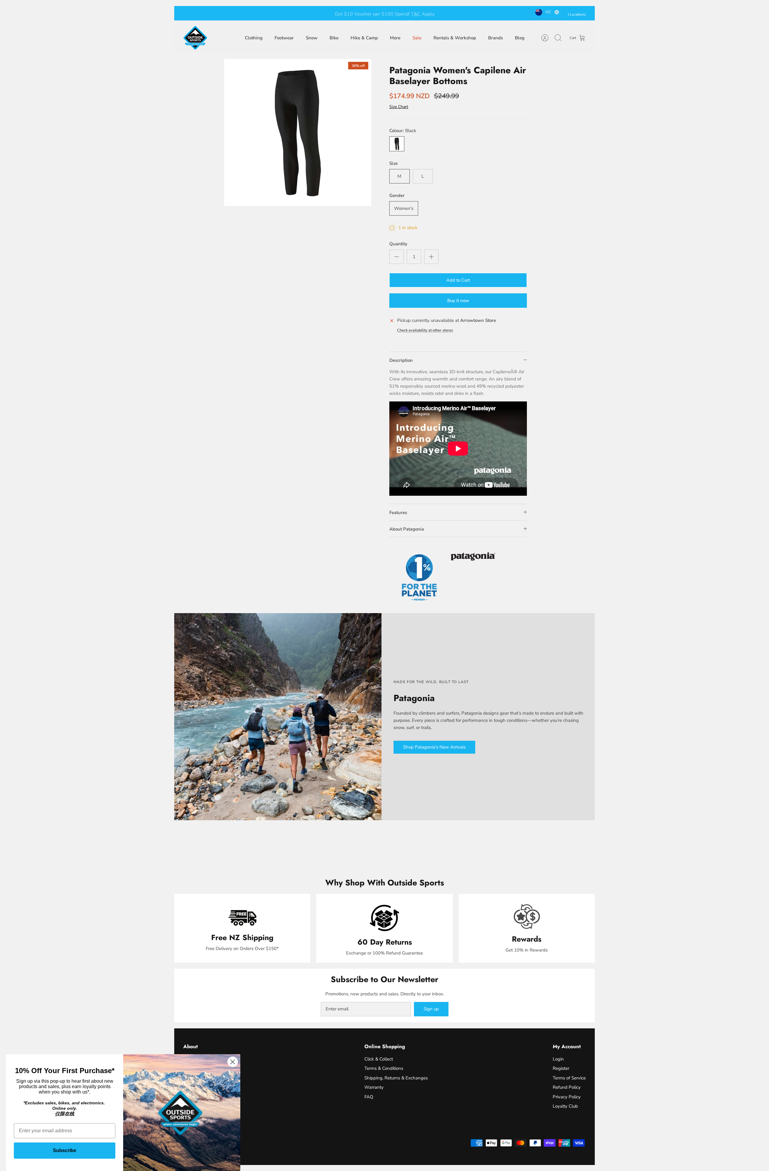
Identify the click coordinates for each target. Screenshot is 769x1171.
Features (398, 513)
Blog (519, 38)
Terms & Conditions (383, 1068)
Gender (397, 195)
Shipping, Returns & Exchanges (396, 1078)
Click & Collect (378, 1059)
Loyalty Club (565, 1106)
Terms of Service (569, 1078)
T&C (416, 13)
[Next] (467, 13)
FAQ (368, 1097)
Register (561, 1068)
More (395, 38)
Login (558, 1059)
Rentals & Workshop (454, 38)
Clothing (254, 38)
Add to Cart (458, 280)
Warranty (374, 1087)
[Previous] (301, 13)
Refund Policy (567, 1087)
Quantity (398, 244)
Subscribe (64, 1150)
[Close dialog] (232, 1062)
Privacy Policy (567, 1097)
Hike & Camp (364, 38)
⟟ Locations (577, 14)
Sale (416, 38)
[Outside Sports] (195, 38)
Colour (402, 131)
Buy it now (458, 301)
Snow (312, 38)
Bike (334, 38)
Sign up (431, 1009)
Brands (495, 38)
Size (393, 163)
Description (401, 360)
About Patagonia (406, 529)
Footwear (284, 38)
